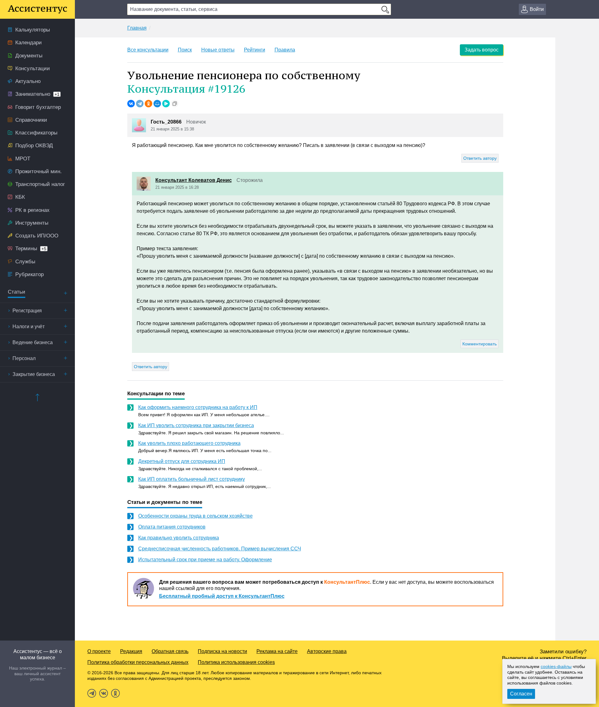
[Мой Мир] (157, 103)
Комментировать (479, 343)
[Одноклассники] (148, 103)
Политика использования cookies (236, 662)
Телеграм (91, 693)
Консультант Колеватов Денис (193, 180)
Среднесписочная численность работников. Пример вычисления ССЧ (219, 548)
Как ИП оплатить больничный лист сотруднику (191, 479)
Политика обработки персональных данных (137, 662)
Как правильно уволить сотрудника (178, 537)
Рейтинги (254, 49)
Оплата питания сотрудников (172, 526)
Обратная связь (170, 651)
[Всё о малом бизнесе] (37, 9)
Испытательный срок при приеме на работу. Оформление (205, 559)
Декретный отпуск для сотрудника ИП (181, 461)
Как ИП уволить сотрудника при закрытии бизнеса (196, 425)
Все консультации (147, 49)
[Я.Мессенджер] (166, 103)
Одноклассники (115, 693)
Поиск (185, 49)
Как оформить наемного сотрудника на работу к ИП (197, 407)
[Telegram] (140, 103)
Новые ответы (218, 49)
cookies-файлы (556, 666)
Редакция (131, 651)
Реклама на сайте (277, 651)
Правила (285, 49)
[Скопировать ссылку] (174, 103)
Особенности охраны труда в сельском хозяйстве (195, 516)
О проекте (99, 651)
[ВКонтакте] (131, 103)
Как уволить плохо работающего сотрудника (189, 443)
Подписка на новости (222, 651)
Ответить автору (480, 158)
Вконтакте (103, 693)
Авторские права (327, 651)
